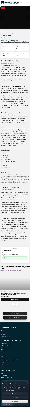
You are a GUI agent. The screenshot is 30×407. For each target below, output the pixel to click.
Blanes (2, 330)
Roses (2, 367)
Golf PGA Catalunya (5, 337)
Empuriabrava (4, 364)
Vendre (2, 373)
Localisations (4, 375)
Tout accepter (15, 401)
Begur (2, 356)
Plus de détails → (15, 299)
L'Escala (3, 362)
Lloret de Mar (4, 332)
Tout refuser (15, 393)
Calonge (3, 352)
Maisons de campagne (6, 377)
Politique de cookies (6, 404)
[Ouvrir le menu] (27, 2)
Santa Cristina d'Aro (5, 343)
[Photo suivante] (27, 17)
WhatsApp (8, 258)
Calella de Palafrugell (6, 354)
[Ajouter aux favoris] (27, 8)
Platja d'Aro (3, 349)
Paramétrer (15, 397)
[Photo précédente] (2, 17)
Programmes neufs (5, 379)
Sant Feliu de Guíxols (6, 345)
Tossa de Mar (4, 334)
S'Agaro (3, 347)
